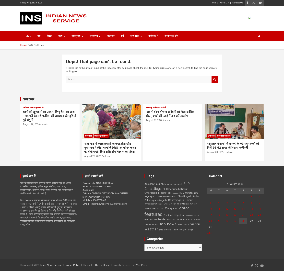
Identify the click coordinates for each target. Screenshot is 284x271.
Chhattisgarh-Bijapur (177, 189)
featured (153, 214)
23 (259, 214)
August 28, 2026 (31, 124)
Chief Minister (170, 204)
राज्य (60, 35)
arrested (178, 184)
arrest (170, 184)
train (180, 225)
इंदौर (161, 229)
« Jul (209, 233)
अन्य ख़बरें (28, 99)
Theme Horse (102, 265)
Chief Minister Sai (151, 209)
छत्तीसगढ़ (167, 229)
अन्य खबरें (134, 35)
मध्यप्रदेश (76, 35)
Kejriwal (189, 215)
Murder (162, 219)
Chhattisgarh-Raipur (180, 200)
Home (213, 2)
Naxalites (171, 219)
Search (215, 79)
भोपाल (175, 229)
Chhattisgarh (154, 189)
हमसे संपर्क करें (171, 35)
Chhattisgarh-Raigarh (155, 200)
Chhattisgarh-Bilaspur (155, 193)
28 (243, 220)
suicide (197, 220)
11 (218, 208)
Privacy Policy (72, 265)
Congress (171, 208)
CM (162, 209)
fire (165, 215)
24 (210, 220)
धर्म (122, 35)
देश (38, 35)
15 (251, 208)
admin (45, 124)
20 (235, 214)
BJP (186, 184)
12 (227, 208)
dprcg (184, 208)
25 (218, 220)
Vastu (186, 225)
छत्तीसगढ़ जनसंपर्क (37, 107)
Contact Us (237, 2)
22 (251, 214)
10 (210, 208)
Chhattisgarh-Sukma (153, 204)
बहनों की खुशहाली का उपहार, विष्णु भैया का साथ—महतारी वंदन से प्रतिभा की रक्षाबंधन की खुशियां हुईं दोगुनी (49, 116)
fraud (170, 215)
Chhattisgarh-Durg (176, 193)
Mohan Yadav (150, 219)
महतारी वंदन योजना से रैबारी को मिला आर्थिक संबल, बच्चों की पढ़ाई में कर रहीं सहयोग (170, 114)
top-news (168, 224)
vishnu (195, 224)
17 (210, 214)
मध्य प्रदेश (182, 230)
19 (227, 214)
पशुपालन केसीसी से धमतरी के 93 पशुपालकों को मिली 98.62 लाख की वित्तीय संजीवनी (233, 146)
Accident (149, 184)
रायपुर (190, 229)
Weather (151, 229)
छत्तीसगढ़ (94, 35)
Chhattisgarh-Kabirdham (166, 196)
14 (243, 208)
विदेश (49, 35)
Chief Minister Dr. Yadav (187, 204)
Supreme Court (151, 224)
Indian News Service (51, 265)
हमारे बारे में (153, 35)
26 (227, 220)
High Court (180, 215)
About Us (224, 2)
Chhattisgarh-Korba (188, 196)
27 (235, 220)
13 (235, 208)
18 (218, 214)
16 (259, 208)
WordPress (141, 265)
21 (243, 214)
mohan (197, 215)
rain (185, 219)
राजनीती (110, 35)
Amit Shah (161, 184)
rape (190, 219)
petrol (179, 220)
